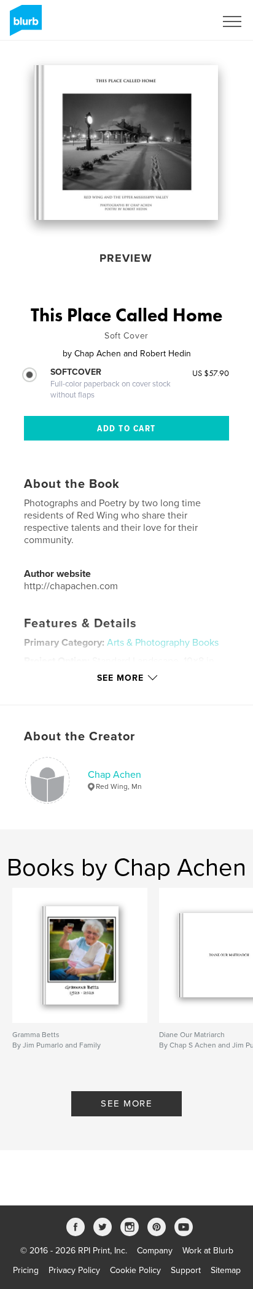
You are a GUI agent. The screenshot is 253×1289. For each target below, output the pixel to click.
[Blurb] (23, 25)
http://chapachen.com (71, 586)
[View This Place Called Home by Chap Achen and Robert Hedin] (126, 142)
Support (186, 1270)
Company (155, 1250)
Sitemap (226, 1270)
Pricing (26, 1270)
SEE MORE (126, 1103)
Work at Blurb (207, 1250)
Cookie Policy (135, 1270)
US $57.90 (210, 372)
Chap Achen (114, 775)
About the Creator (79, 736)
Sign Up (184, 21)
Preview (125, 258)
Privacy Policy (74, 1270)
